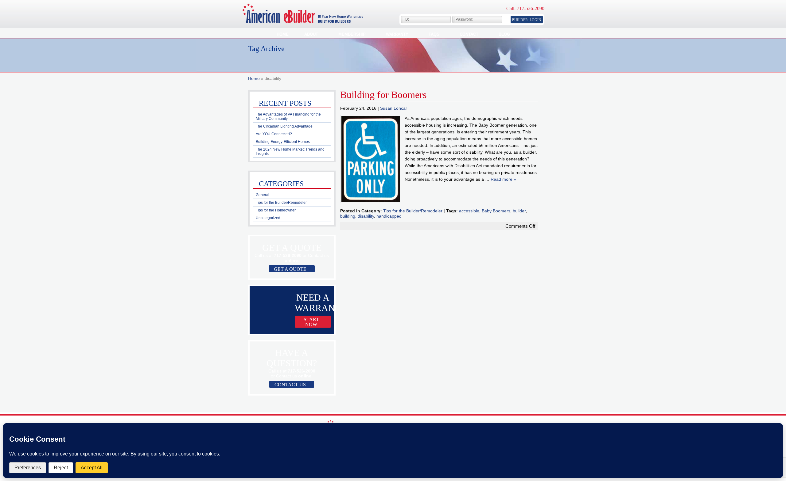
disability (366, 216)
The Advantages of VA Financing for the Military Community (288, 116)
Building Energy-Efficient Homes (283, 142)
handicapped (389, 216)
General (262, 195)
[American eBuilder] (306, 21)
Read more (503, 179)
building (347, 216)
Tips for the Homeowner (276, 210)
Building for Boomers (383, 94)
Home (254, 78)
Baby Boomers (496, 210)
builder (519, 210)
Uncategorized (268, 218)
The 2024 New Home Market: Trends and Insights (290, 151)
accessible (469, 210)
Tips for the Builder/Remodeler (412, 210)
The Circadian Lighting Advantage (284, 126)
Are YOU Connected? (274, 134)
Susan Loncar (393, 108)
